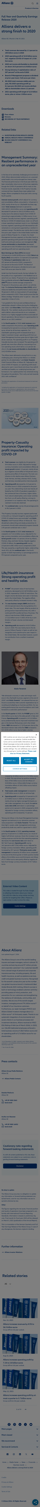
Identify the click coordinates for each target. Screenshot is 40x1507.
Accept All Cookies (29, 760)
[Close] (36, 735)
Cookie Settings (20, 769)
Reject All (11, 761)
